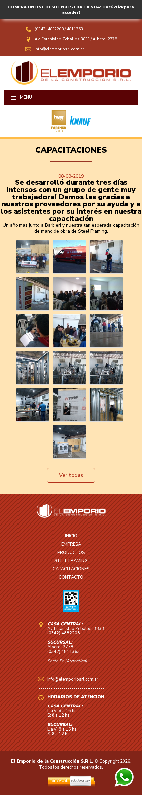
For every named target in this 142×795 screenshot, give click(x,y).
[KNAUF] (78, 130)
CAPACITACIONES (71, 569)
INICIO (71, 536)
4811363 (75, 29)
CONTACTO (71, 577)
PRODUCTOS (71, 553)
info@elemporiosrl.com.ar (59, 49)
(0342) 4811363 (63, 652)
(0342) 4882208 (50, 29)
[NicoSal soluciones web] (71, 785)
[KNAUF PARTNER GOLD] (58, 130)
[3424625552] (124, 785)
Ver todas (71, 475)
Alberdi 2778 (105, 39)
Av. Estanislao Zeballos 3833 (62, 39)
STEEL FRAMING (71, 561)
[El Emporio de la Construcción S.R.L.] (71, 83)
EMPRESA (71, 544)
